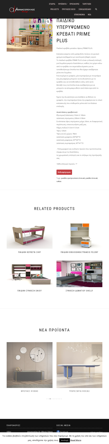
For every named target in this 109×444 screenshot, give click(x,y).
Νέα (89, 15)
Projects (54, 9)
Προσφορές (74, 4)
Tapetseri (86, 4)
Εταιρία (52, 4)
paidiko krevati (92, 178)
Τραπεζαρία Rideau (29, 391)
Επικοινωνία (79, 15)
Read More (75, 440)
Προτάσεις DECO (68, 9)
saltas (58, 181)
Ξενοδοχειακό (84, 9)
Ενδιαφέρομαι (64, 172)
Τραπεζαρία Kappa (79, 391)
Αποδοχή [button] (64, 440)
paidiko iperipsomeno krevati (73, 178)
